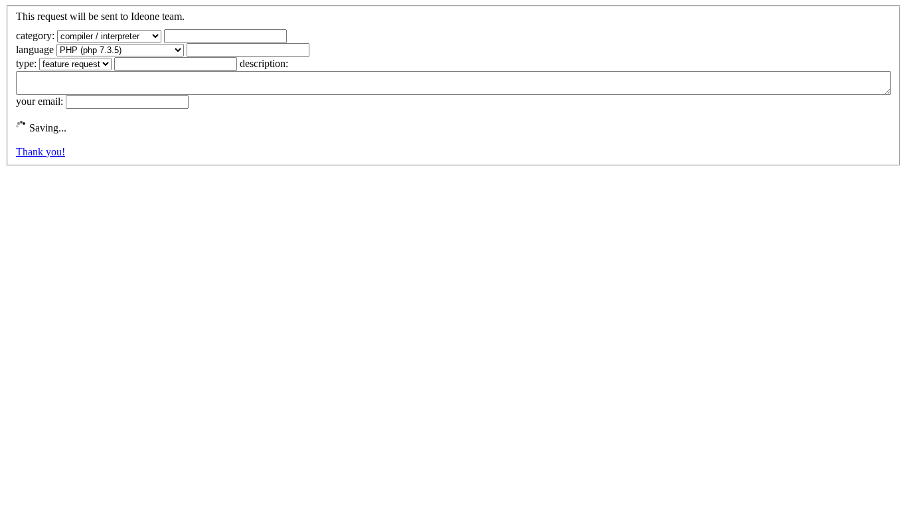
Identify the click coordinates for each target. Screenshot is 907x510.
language (35, 49)
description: (264, 63)
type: (26, 63)
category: (35, 35)
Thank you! (40, 151)
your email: (39, 101)
